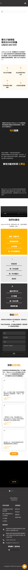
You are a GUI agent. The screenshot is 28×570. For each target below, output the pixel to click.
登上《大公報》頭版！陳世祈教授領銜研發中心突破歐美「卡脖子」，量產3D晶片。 (14, 393)
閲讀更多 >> (6, 398)
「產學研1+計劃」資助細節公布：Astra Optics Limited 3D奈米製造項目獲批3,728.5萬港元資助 (14, 418)
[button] (25, 3)
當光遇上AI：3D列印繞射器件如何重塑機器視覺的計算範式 (13, 443)
